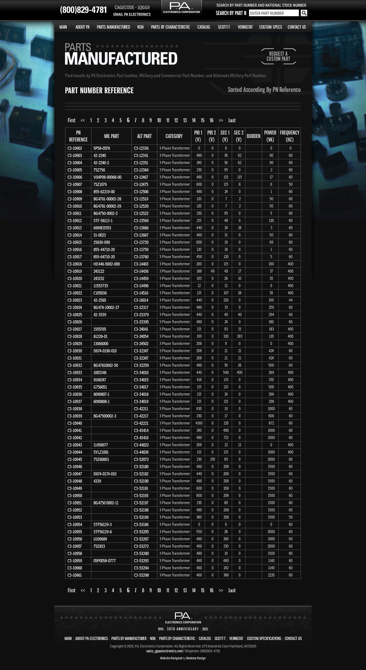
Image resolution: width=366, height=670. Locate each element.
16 (212, 120)
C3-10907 (75, 184)
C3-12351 (141, 162)
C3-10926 (75, 322)
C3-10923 (75, 300)
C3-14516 (141, 293)
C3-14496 (141, 285)
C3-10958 (75, 553)
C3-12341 (141, 155)
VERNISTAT (245, 27)
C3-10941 (75, 430)
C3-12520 (141, 206)
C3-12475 (141, 184)
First (71, 120)
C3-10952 (75, 510)
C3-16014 (141, 300)
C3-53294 (141, 568)
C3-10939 (75, 416)
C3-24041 (141, 329)
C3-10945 (75, 459)
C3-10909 (75, 199)
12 (176, 120)
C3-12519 (141, 199)
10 (159, 120)
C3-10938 (75, 408)
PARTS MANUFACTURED (113, 27)
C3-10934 (75, 379)
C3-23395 (141, 322)
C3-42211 (141, 408)
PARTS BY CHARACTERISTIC (170, 27)
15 (202, 120)
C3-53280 (141, 553)
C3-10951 (75, 502)
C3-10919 (75, 271)
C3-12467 (141, 177)
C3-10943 (75, 445)
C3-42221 (141, 423)
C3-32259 (141, 365)
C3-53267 (141, 539)
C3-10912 (75, 220)
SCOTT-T (224, 27)
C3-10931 (75, 358)
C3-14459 (141, 278)
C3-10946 (75, 466)
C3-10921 (75, 285)
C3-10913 (75, 227)
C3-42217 (141, 416)
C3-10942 (75, 437)
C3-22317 (141, 307)
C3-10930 (75, 350)
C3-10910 (75, 206)
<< (83, 120)
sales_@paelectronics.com (164, 651)
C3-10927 (75, 329)
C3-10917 (75, 256)
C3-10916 (75, 249)
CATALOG (203, 27)
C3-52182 (141, 474)
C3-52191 (141, 488)
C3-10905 (75, 170)
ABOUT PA (82, 27)
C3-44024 (141, 452)
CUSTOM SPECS (270, 27)
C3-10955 (75, 531)
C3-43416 (141, 437)
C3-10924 (75, 307)
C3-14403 (141, 264)
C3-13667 (141, 235)
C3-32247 (141, 350)
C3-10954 (75, 524)
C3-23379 (141, 314)
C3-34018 (141, 394)
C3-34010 (141, 372)
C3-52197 (141, 502)
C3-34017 (141, 387)
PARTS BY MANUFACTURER (128, 638)
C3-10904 (75, 162)
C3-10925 (75, 314)
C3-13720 (141, 242)
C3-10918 (75, 264)
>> (221, 120)
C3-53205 (141, 531)
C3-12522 (141, 213)
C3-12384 (141, 170)
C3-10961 (75, 575)
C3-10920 (75, 278)
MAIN (63, 27)
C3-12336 (141, 148)
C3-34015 (141, 379)
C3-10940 (75, 423)
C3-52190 (141, 481)
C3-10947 (75, 474)
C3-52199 (141, 517)
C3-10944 (75, 452)
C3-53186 (141, 524)
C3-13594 (141, 220)
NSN (140, 27)
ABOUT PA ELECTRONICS (91, 638)
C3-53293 (141, 560)
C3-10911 (74, 213)
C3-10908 (75, 191)
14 (194, 120)
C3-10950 (75, 495)
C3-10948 (75, 481)
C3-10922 (75, 293)
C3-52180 (141, 466)
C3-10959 (75, 560)
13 (185, 120)
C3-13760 (141, 256)
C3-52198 (141, 510)
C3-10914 (75, 235)
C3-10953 (75, 517)
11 (167, 120)
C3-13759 (141, 249)
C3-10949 (75, 488)
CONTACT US (297, 27)
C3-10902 (75, 148)
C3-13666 (141, 227)
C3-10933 (75, 372)
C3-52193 (141, 495)
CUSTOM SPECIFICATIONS (264, 638)
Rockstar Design (196, 658)
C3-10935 (75, 387)
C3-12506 (141, 191)
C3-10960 (75, 568)
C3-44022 (141, 445)
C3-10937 (75, 401)
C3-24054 (141, 336)
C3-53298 (141, 575)
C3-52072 (141, 459)
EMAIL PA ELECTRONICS (132, 14)
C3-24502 (141, 343)
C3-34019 (141, 401)
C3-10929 (75, 343)
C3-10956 (75, 539)
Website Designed (171, 658)
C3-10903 (75, 155)
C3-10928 (75, 336)
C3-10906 (75, 177)
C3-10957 (75, 546)
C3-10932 (75, 365)
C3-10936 (75, 394)
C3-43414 (141, 430)
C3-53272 (141, 546)
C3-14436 (141, 271)
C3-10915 (75, 242)
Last (232, 120)
